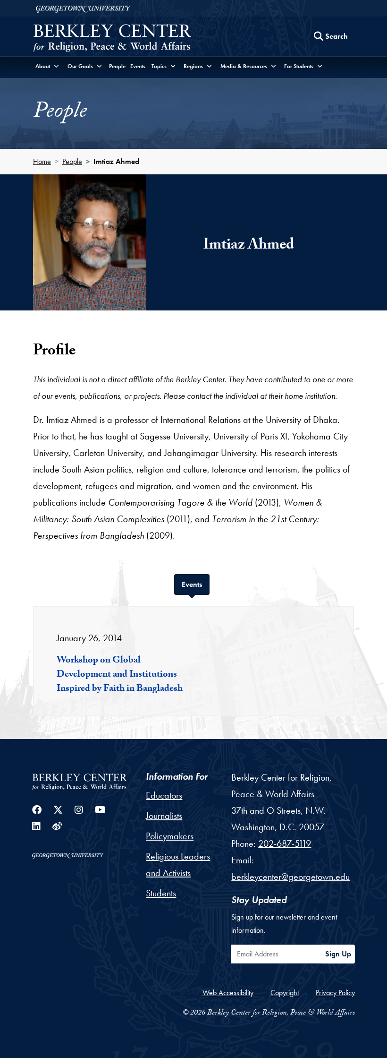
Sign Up (338, 954)
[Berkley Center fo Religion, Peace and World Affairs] (112, 39)
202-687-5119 (284, 843)
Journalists (164, 815)
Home (42, 161)
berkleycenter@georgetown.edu (290, 876)
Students (161, 893)
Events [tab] (196, 584)
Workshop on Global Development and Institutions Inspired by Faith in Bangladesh (120, 675)
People (117, 66)
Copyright (284, 993)
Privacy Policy (335, 993)
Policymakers (170, 836)
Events (137, 66)
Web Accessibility (227, 993)
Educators (164, 795)
